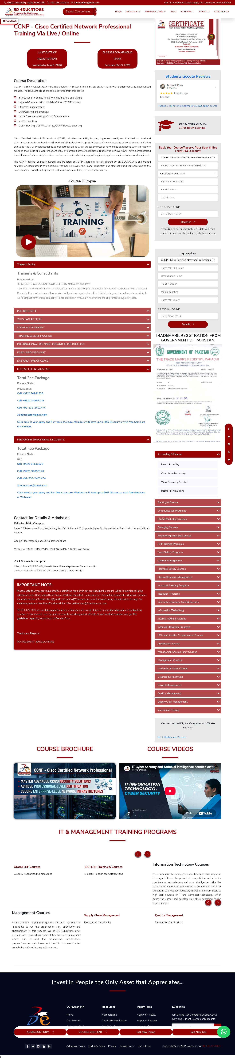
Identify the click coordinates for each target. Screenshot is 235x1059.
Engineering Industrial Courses (174, 535)
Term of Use (144, 1046)
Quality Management (169, 693)
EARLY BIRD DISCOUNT (31, 352)
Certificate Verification (114, 1020)
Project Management (169, 685)
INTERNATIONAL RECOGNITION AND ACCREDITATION (51, 344)
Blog (173, 11)
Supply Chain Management (173, 701)
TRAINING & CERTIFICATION (34, 336)
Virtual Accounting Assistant (174, 482)
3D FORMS (186, 11)
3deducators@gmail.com (32, 415)
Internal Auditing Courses (172, 618)
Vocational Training (168, 710)
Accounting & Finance (170, 454)
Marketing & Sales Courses (173, 668)
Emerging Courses (168, 527)
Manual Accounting (170, 464)
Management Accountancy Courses (177, 652)
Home (118, 11)
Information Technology (171, 610)
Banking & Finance (168, 502)
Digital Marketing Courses (172, 519)
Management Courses (170, 660)
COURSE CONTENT (91, 1032)
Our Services (74, 1020)
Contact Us (221, 11)
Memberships (109, 1015)
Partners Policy (96, 1046)
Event (203, 11)
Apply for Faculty (146, 1015)
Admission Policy (75, 1046)
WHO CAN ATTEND (29, 319)
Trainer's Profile (26, 264)
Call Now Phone (146, 1032)
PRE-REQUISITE (27, 311)
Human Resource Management (175, 577)
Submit (186, 324)
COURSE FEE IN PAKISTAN (33, 369)
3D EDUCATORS (211, 1046)
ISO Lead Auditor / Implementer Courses (181, 635)
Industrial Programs (169, 594)
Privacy (112, 1046)
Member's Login (154, 11)
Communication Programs (172, 510)
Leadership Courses (169, 643)
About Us (131, 11)
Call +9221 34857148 (30, 400)
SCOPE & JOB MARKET (31, 327)
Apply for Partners (147, 1020)
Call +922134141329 (30, 393)
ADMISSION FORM (38, 1032)
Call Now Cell (199, 1032)
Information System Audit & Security (178, 602)
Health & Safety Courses (172, 569)
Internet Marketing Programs (174, 627)
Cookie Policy (126, 1046)
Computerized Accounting (173, 473)
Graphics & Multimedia (170, 677)
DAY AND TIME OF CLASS (32, 361)
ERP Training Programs (171, 544)
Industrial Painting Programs (173, 585)
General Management (170, 560)
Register (186, 222)
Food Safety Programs (170, 552)
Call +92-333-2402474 (31, 407)
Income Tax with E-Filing (172, 490)
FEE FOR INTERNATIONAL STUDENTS (40, 439)
